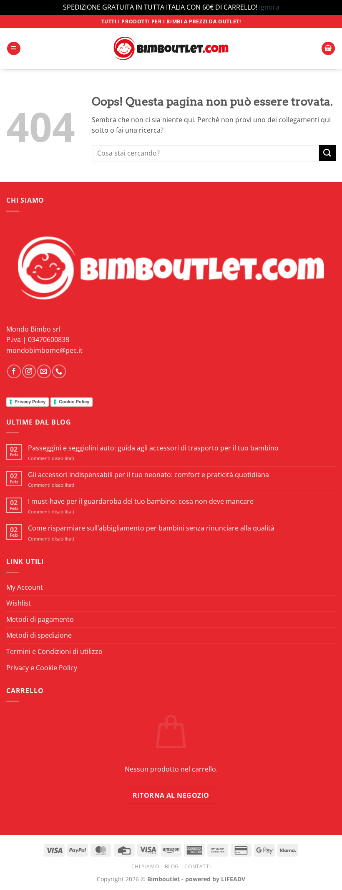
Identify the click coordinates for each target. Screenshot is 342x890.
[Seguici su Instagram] (29, 371)
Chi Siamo (145, 866)
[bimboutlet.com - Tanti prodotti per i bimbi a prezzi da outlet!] (171, 48)
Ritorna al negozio (171, 795)
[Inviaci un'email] (44, 371)
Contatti (197, 866)
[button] (13, 48)
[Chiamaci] (59, 371)
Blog (172, 866)
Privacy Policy (30, 402)
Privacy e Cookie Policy (41, 667)
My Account (24, 587)
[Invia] (327, 153)
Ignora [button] (269, 7)
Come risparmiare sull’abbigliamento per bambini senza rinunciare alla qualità (151, 528)
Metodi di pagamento (40, 619)
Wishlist (18, 603)
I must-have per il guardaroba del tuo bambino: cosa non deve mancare (141, 501)
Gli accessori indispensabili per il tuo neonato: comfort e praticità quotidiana (148, 475)
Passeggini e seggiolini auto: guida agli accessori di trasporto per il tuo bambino (153, 448)
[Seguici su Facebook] (14, 371)
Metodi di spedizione (39, 635)
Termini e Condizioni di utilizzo (54, 651)
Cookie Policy (74, 402)
